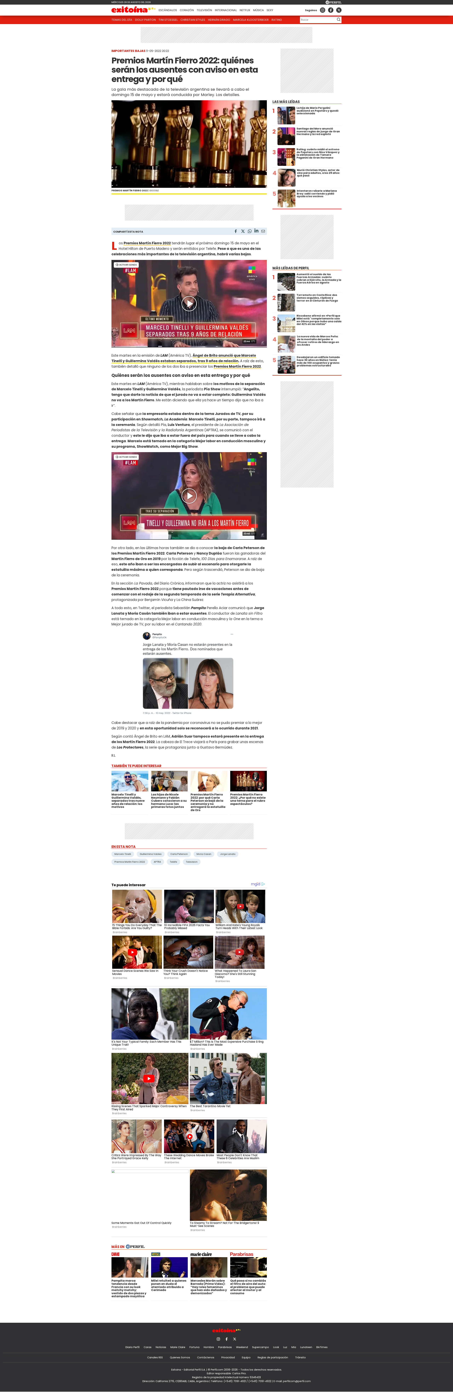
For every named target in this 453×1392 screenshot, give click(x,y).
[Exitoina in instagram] (322, 10)
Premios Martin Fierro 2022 (129, 861)
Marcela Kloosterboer (251, 20)
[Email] (263, 231)
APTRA (157, 861)
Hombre (209, 1347)
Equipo (246, 1357)
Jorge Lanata (227, 854)
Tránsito (300, 1357)
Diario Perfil (132, 1347)
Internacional (226, 10)
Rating (276, 20)
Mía (293, 1347)
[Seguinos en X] (339, 10)
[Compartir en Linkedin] (256, 231)
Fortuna (194, 1347)
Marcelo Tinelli (122, 854)
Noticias (161, 1347)
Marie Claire (177, 1347)
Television (191, 861)
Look (276, 1347)
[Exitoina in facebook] (330, 10)
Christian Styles (192, 20)
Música (258, 10)
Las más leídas (286, 101)
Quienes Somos (180, 1357)
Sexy (270, 10)
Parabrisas (225, 1347)
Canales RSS (155, 1357)
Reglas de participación (273, 1357)
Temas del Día (121, 20)
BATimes (322, 1347)
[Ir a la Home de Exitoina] (133, 10)
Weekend (242, 1347)
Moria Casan (204, 854)
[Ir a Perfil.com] (334, 3)
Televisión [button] (204, 10)
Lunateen (306, 1347)
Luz (285, 1347)
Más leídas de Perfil (291, 268)
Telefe (173, 861)
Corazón (187, 10)
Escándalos (168, 10)
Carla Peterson (179, 854)
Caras (147, 1347)
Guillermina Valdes (151, 854)
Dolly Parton (145, 20)
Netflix (245, 10)
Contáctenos (205, 1357)
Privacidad (228, 1357)
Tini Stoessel (168, 20)
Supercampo (260, 1347)
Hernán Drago (219, 20)
